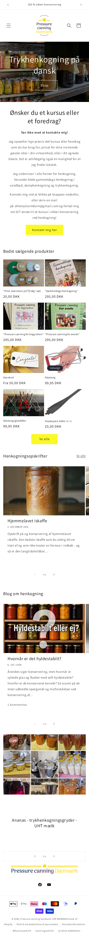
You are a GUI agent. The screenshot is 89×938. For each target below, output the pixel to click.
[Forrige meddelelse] (8, 4)
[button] (8, 25)
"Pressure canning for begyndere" (23, 334)
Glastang (50, 377)
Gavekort (8, 377)
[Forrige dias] (35, 856)
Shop (44, 85)
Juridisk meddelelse (69, 930)
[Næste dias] (54, 856)
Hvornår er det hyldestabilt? (34, 658)
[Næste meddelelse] (81, 4)
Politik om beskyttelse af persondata (37, 924)
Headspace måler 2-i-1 (58, 421)
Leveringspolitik (44, 930)
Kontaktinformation (73, 924)
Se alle (44, 439)
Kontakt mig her (44, 230)
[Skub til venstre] (35, 574)
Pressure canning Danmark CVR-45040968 (43, 918)
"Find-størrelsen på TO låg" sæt (22, 291)
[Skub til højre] (54, 574)
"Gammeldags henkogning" (61, 291)
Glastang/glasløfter (14, 420)
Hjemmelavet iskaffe (27, 521)
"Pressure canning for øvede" (62, 334)
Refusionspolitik (22, 930)
